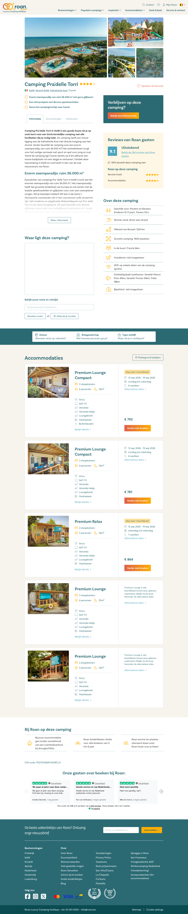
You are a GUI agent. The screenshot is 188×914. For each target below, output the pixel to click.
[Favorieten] (158, 5)
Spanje (28, 866)
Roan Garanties (69, 870)
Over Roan (66, 853)
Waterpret (72, 118)
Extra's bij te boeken (72, 874)
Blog (63, 883)
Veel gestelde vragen (72, 866)
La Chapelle (102, 874)
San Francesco (139, 857)
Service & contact (175, 10)
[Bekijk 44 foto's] (66, 48)
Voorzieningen (53, 118)
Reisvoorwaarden (70, 861)
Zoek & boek (155, 10)
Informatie (35, 118)
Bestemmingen (66, 10)
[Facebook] (28, 896)
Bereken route (35, 316)
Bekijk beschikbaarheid (123, 115)
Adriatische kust (58, 90)
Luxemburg (31, 879)
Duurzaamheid (69, 857)
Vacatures (101, 861)
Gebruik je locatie (66, 316)
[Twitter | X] (43, 896)
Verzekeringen (103, 853)
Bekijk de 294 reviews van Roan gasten (138, 154)
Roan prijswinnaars (106, 866)
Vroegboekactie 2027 (142, 861)
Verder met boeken (137, 428)
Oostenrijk (30, 874)
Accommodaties (133, 10)
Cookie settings (154, 909)
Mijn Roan (171, 4)
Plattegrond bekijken (149, 357)
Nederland (30, 870)
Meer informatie (59, 220)
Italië (32, 90)
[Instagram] (35, 896)
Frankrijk (29, 853)
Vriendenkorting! (140, 870)
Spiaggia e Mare (140, 853)
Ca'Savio (100, 879)
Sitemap (136, 909)
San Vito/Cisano (105, 870)
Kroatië (29, 861)
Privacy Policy (103, 857)
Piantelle (100, 883)
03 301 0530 (72, 909)
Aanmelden (150, 830)
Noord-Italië (42, 90)
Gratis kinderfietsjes (71, 879)
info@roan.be (88, 909)
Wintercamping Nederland (145, 866)
